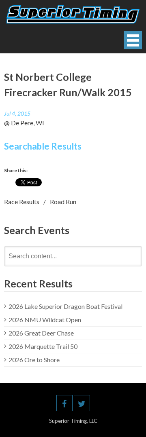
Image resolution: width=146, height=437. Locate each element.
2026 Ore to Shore (34, 359)
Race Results (21, 201)
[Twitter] (82, 403)
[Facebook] (64, 403)
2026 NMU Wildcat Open (45, 319)
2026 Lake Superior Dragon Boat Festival (65, 306)
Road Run (63, 201)
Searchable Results (43, 146)
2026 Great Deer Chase (41, 333)
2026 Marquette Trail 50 (43, 346)
